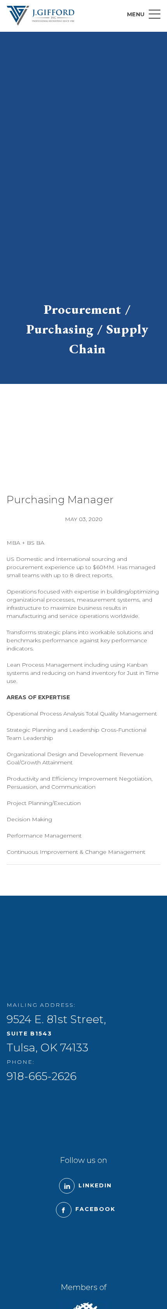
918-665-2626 (42, 1076)
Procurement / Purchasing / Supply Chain (87, 329)
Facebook (95, 1209)
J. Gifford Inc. (40, 16)
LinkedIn (95, 1185)
